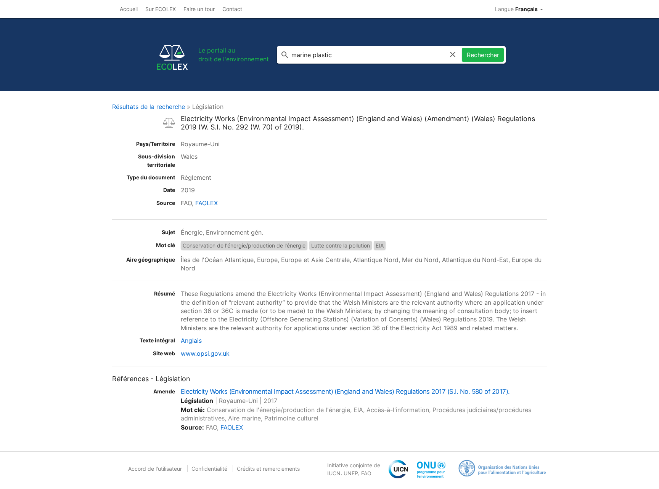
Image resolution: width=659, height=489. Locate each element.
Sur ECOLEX (160, 9)
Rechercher (483, 55)
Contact (232, 9)
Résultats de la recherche (148, 106)
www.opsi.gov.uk (205, 353)
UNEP (351, 473)
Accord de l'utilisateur (155, 468)
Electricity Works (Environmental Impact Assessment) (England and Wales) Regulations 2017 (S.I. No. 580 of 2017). (345, 391)
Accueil (129, 9)
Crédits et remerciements (268, 468)
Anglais (191, 340)
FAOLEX (206, 203)
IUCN (334, 473)
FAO (366, 473)
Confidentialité (209, 468)
